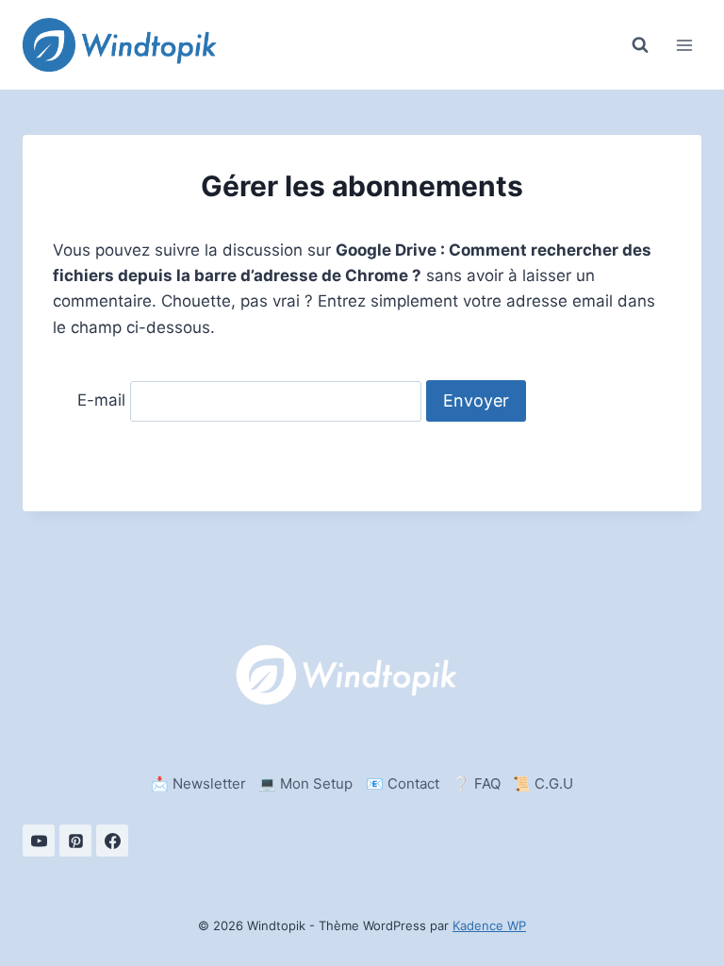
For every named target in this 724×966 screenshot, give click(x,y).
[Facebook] (112, 840)
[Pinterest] (75, 840)
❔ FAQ (476, 783)
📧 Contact (402, 783)
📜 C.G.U (543, 783)
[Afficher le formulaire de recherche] (640, 45)
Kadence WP (489, 925)
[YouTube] (39, 840)
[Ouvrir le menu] (683, 44)
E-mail (101, 400)
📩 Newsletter (198, 783)
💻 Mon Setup (305, 783)
